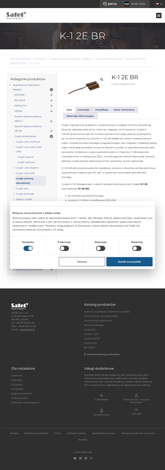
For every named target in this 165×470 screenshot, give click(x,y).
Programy (17, 384)
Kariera (14, 433)
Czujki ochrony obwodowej (25, 180)
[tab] (69, 110)
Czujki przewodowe (108, 58)
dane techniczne (124, 109)
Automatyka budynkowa (98, 320)
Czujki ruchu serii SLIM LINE (28, 149)
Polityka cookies (76, 433)
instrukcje (83, 109)
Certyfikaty (17, 389)
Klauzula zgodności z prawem (138, 433)
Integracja (89, 329)
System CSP (91, 334)
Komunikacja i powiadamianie (101, 316)
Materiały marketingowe (25, 402)
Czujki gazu (22, 188)
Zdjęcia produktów (21, 393)
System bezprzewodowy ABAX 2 (28, 118)
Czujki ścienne (26, 157)
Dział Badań (101, 399)
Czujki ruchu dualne (27, 167)
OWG (58, 433)
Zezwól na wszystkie (129, 261)
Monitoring (90, 343)
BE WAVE (19, 100)
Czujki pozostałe (25, 193)
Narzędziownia (101, 414)
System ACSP (92, 338)
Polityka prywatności (36, 433)
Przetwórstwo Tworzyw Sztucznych (136, 401)
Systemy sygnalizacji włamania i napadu (107, 311)
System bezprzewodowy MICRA (28, 128)
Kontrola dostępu (94, 325)
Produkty (40, 58)
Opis (69, 109)
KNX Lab (136, 413)
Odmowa (82, 261)
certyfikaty (101, 109)
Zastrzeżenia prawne (103, 433)
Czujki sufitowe (26, 162)
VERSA (18, 111)
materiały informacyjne (80, 116)
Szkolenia (16, 375)
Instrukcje (16, 380)
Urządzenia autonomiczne (27, 269)
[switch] (64, 248)
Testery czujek (24, 199)
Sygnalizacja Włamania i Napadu (70, 58)
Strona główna (20, 58)
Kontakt (82, 439)
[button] (159, 4)
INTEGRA (19, 94)
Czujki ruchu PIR (25, 173)
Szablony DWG (19, 398)
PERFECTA (20, 105)
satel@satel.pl (27, 329)
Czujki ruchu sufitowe (28, 141)
